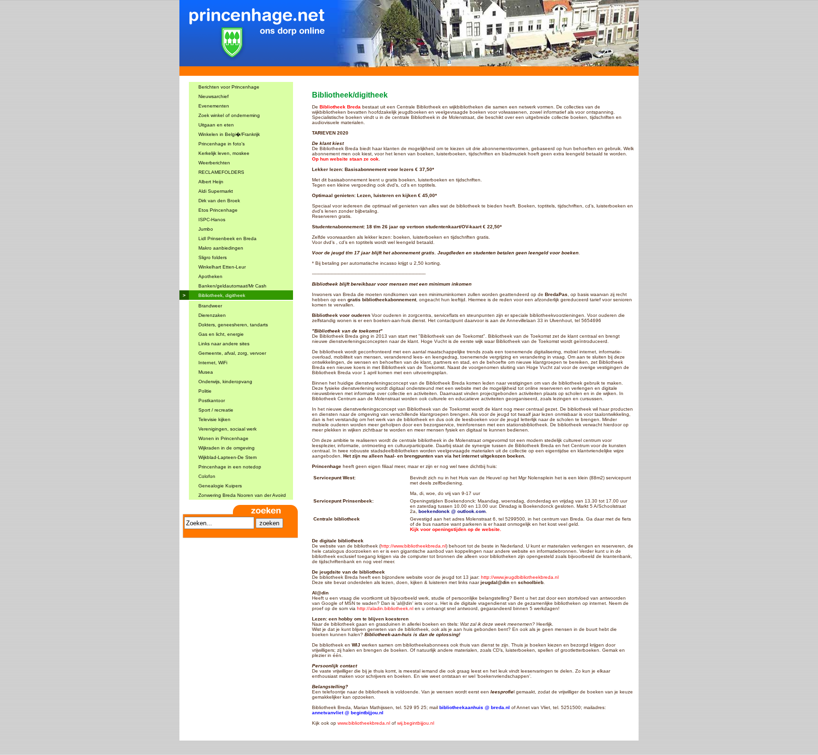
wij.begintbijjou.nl (415, 723)
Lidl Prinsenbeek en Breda (227, 238)
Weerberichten (214, 162)
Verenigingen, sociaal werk (227, 428)
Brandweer (210, 305)
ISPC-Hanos (211, 219)
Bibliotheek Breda (340, 106)
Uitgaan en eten (216, 124)
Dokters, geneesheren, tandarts (233, 324)
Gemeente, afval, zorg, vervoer (232, 353)
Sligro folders (212, 257)
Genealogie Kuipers (220, 485)
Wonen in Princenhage (223, 438)
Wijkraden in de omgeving (226, 447)
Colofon (206, 476)
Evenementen (213, 105)
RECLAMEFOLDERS (221, 172)
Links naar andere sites (223, 343)
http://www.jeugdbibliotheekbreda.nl (520, 577)
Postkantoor (211, 400)
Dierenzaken (212, 315)
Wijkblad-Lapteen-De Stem (227, 457)
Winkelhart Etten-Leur (222, 267)
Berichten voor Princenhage (228, 87)
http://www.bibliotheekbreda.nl (413, 545)
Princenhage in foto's (221, 143)
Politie (205, 391)
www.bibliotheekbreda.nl (364, 723)
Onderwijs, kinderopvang (225, 381)
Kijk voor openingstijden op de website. (455, 529)
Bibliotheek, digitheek (221, 295)
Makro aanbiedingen (220, 248)
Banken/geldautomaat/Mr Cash (232, 285)
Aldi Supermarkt (215, 191)
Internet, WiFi (212, 362)
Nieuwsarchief (213, 96)
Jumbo (205, 229)
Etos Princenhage (218, 210)
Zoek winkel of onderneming (229, 115)
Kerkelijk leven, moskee (223, 153)
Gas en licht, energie (221, 334)
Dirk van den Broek (219, 200)
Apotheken (210, 276)
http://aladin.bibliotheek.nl (385, 608)
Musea (205, 372)
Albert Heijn (210, 181)
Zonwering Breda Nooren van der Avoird (242, 495)
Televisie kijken (214, 419)
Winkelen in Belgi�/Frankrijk (229, 134)
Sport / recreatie (215, 410)
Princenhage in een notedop (229, 466)
